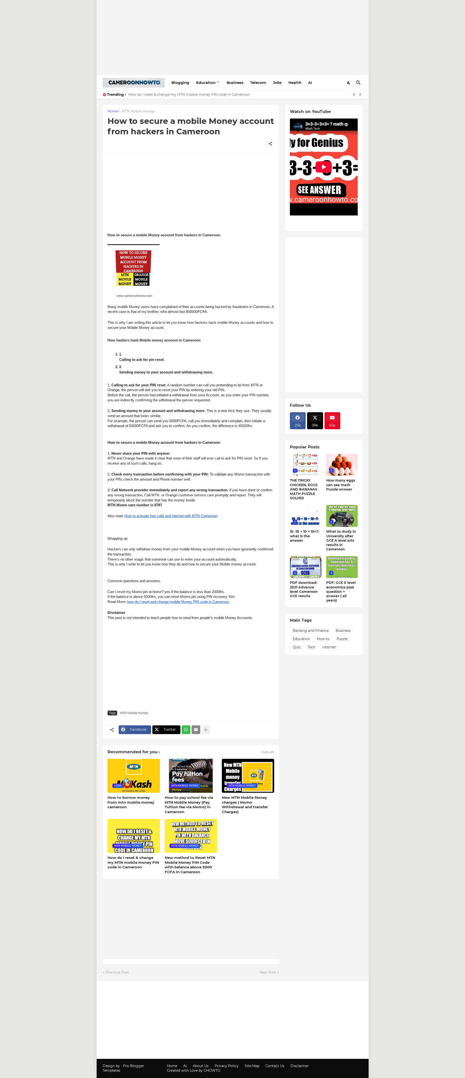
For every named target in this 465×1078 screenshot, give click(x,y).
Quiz (297, 647)
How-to (323, 639)
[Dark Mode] (349, 83)
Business (235, 82)
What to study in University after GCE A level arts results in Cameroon (341, 540)
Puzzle (342, 639)
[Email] (196, 729)
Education (206, 82)
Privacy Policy (227, 1066)
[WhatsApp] (186, 729)
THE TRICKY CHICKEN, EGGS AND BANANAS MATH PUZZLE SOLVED (304, 489)
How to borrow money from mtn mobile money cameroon (131, 802)
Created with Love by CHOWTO (193, 1070)
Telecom (258, 82)
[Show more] (206, 729)
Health (294, 82)
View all (267, 752)
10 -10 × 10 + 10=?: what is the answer (304, 535)
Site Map (252, 1066)
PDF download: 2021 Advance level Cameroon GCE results (304, 589)
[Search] (358, 83)
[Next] (360, 94)
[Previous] (354, 94)
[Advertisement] (233, 37)
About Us (201, 1066)
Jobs (277, 82)
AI (310, 82)
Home (113, 111)
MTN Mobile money (138, 111)
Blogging (180, 82)
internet (329, 647)
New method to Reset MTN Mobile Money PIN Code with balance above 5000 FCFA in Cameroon (190, 864)
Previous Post (117, 972)
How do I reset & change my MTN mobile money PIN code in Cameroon (189, 94)
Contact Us (274, 1066)
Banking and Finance (311, 630)
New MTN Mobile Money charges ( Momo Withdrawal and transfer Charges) (245, 804)
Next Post (268, 972)
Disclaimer (299, 1066)
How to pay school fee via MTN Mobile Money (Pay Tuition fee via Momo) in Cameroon (189, 804)
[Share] (270, 144)
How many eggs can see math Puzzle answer (340, 484)
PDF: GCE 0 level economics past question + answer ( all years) (341, 591)
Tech (311, 647)
